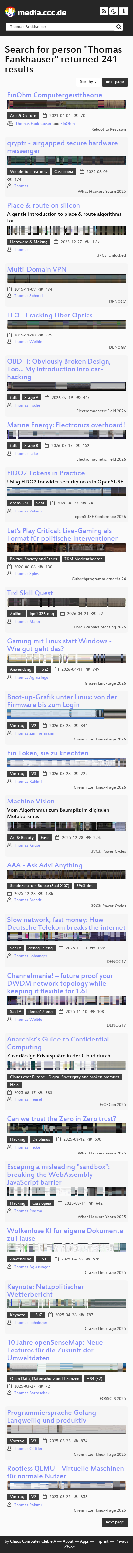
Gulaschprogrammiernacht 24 (99, 579)
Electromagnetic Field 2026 (101, 411)
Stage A (31, 398)
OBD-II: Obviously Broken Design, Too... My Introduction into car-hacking (59, 370)
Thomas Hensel (28, 1099)
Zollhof (16, 614)
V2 (33, 726)
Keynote (17, 1315)
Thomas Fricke (27, 1147)
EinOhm (67, 124)
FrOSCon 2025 (113, 1105)
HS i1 (43, 1259)
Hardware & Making (28, 242)
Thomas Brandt (28, 900)
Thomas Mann (27, 622)
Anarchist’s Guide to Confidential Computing (58, 1044)
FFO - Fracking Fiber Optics (49, 316)
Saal (40, 503)
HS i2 (43, 670)
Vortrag (17, 726)
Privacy (121, 1541)
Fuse (45, 838)
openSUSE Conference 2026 (100, 517)
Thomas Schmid (28, 296)
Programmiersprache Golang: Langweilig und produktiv (52, 1417)
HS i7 (37, 1315)
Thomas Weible (28, 342)
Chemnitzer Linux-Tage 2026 (100, 739)
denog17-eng (40, 948)
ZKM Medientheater (83, 559)
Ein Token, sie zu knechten (47, 754)
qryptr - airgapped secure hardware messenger (62, 148)
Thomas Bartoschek (32, 1393)
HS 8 (14, 1085)
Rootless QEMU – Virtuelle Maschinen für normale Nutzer (65, 1473)
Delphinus (41, 1139)
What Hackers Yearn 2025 (102, 192)
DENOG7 (117, 302)
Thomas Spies (26, 574)
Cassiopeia (63, 172)
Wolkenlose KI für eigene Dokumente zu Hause (65, 1235)
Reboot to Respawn (108, 130)
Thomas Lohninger (30, 956)
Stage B (31, 446)
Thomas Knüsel (27, 846)
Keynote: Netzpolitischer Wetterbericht (45, 1291)
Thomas (21, 186)
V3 (33, 774)
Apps (84, 1541)
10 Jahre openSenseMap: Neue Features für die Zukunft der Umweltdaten (55, 1351)
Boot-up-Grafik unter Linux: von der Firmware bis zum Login (62, 701)
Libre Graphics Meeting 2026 (100, 627)
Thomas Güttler (28, 1449)
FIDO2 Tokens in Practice (46, 474)
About (68, 1541)
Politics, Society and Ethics (33, 559)
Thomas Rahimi (28, 511)
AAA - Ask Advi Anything (45, 866)
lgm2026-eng (42, 614)
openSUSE (19, 503)
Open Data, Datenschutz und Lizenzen (44, 1379)
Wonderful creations (28, 172)
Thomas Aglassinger (32, 678)
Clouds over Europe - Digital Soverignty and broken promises (64, 1077)
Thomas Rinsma (28, 1211)
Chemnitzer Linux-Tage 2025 (100, 1455)
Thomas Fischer (28, 405)
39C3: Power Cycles (108, 851)
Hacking (17, 1139)
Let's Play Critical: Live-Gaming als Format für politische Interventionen (63, 535)
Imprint (102, 1541)
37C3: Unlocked (111, 256)
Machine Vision (31, 802)
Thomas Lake (26, 454)
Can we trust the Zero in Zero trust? (61, 1119)
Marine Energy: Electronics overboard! (66, 426)
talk (13, 398)
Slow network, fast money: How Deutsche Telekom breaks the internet (66, 924)
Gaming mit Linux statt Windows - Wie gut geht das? (59, 646)
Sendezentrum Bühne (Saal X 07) (39, 886)
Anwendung (20, 670)
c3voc (69, 1547)
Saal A (15, 948)
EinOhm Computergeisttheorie (54, 96)
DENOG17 (116, 962)
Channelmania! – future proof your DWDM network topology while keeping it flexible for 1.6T (60, 984)
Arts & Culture (23, 116)
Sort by (87, 82)
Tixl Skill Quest (30, 594)
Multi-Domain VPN (36, 270)
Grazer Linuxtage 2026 (105, 683)
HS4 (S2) (94, 1379)
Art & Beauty (22, 838)
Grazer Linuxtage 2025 (105, 1273)
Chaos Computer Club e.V (33, 1541)
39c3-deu (85, 886)
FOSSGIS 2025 (113, 1399)
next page (115, 82)
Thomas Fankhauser (33, 124)
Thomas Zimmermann (34, 733)
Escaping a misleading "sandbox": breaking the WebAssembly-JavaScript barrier (58, 1175)
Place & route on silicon (43, 206)
